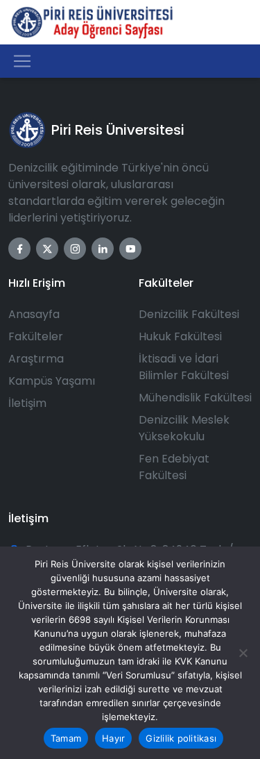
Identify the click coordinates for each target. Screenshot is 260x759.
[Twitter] (47, 248)
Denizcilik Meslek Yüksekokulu (184, 428)
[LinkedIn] (103, 248)
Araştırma (36, 359)
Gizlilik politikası (181, 738)
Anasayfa (34, 314)
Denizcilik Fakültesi (189, 314)
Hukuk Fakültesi (180, 336)
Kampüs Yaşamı (51, 381)
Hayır (113, 738)
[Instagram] (75, 248)
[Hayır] (243, 653)
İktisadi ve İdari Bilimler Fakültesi (184, 367)
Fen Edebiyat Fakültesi (174, 467)
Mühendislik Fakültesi (195, 398)
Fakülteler (35, 336)
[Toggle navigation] (22, 61)
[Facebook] (19, 248)
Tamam (66, 738)
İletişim (27, 403)
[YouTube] (130, 248)
